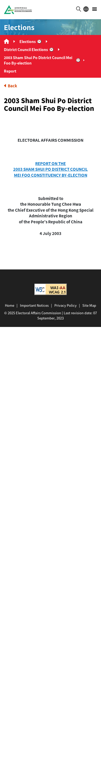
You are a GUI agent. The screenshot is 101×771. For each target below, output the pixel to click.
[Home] (6, 41)
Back (12, 85)
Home (9, 305)
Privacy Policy (65, 305)
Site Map (89, 305)
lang (86, 9)
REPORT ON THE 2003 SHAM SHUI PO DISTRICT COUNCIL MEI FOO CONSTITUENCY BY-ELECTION (50, 169)
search (78, 9)
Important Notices (34, 305)
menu (94, 9)
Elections (27, 41)
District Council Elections (26, 49)
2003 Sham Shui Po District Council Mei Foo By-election (38, 60)
